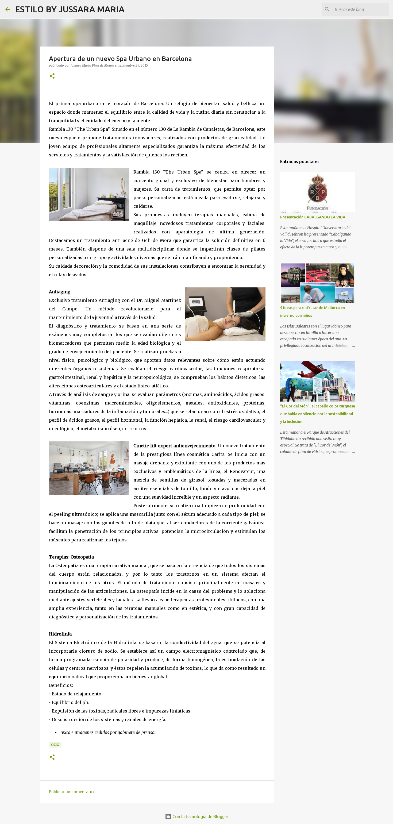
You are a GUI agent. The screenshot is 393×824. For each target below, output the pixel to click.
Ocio (55, 744)
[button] (52, 76)
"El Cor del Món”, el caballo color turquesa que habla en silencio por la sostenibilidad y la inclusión (317, 414)
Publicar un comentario (71, 791)
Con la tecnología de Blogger (199, 816)
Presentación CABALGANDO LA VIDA (312, 217)
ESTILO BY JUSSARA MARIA (70, 9)
